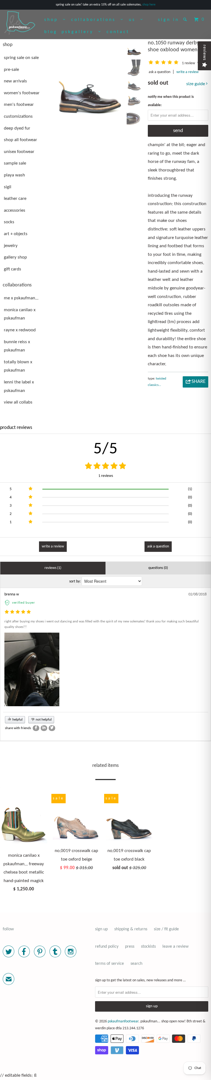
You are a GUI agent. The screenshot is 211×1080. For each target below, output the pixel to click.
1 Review (189, 63)
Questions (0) (158, 568)
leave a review (175, 946)
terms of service (109, 963)
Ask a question (159, 72)
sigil (7, 187)
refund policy (106, 946)
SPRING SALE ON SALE (21, 57)
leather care (15, 198)
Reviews (204, 52)
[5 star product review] (17, 612)
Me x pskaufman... (21, 298)
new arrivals (15, 81)
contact (118, 32)
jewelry (11, 245)
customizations (18, 116)
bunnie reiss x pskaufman (17, 346)
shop (53, 20)
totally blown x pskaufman (18, 366)
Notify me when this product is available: (171, 101)
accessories (14, 210)
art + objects (15, 234)
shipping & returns (130, 929)
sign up (101, 929)
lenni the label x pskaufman (19, 386)
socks (9, 222)
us (134, 20)
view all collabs (18, 402)
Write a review (187, 72)
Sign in (168, 20)
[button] (164, 63)
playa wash (14, 175)
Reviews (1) (53, 568)
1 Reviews (105, 476)
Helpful (17, 719)
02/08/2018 (197, 594)
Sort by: (75, 581)
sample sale (15, 163)
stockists (148, 946)
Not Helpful (43, 719)
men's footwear (19, 104)
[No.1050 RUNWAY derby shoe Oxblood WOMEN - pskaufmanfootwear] (89, 77)
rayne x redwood (20, 330)
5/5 (105, 449)
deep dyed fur (17, 128)
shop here (149, 4)
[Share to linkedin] (44, 728)
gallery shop (15, 257)
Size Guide (196, 84)
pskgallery (80, 32)
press (129, 946)
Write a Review (53, 546)
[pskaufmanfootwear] (20, 23)
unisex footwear (19, 151)
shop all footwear (20, 140)
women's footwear (22, 93)
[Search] (186, 19)
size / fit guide (166, 929)
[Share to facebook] (36, 728)
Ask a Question (158, 546)
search (136, 963)
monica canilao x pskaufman (19, 314)
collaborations (96, 20)
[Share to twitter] (52, 728)
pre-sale (11, 69)
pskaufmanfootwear (123, 1021)
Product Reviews (16, 427)
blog (50, 32)
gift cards (12, 269)
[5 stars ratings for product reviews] (105, 466)
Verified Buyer (23, 603)
